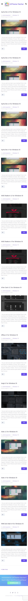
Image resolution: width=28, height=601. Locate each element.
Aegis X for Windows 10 (9, 383)
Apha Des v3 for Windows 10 (11, 58)
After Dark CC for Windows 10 (11, 287)
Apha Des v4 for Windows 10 (11, 12)
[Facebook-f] (10, 592)
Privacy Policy (20, 595)
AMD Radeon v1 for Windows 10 (12, 241)
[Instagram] (17, 592)
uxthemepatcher (7, 15)
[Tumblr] (15, 592)
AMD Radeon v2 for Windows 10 (12, 196)
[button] (2, 4)
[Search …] (26, 4)
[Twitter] (12, 592)
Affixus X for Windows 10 (9, 335)
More (24, 48)
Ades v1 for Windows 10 (9, 478)
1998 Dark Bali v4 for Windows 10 (12, 524)
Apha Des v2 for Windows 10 (11, 104)
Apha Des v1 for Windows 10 (10, 150)
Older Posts (4, 569)
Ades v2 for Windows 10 (9, 432)
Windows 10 (16, 15)
